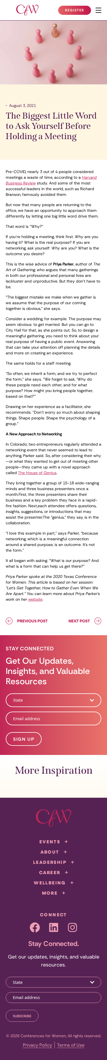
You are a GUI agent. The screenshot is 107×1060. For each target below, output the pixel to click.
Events (49, 841)
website (35, 599)
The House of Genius (37, 472)
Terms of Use (70, 1045)
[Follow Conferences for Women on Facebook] (35, 927)
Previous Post (32, 621)
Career (49, 872)
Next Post (79, 621)
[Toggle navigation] (98, 10)
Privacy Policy (37, 1045)
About (50, 852)
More (50, 893)
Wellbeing (50, 883)
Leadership (49, 862)
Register (78, 11)
